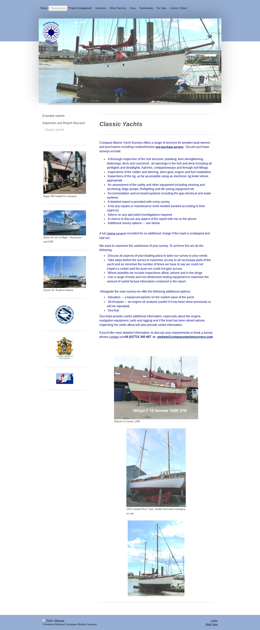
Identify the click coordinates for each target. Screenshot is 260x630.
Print (49, 620)
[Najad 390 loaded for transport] (64, 172)
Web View (212, 624)
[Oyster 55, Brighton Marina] (64, 272)
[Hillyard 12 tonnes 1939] (156, 387)
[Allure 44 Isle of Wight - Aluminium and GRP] (64, 222)
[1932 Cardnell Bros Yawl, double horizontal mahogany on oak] (156, 467)
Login (214, 620)
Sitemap (59, 620)
